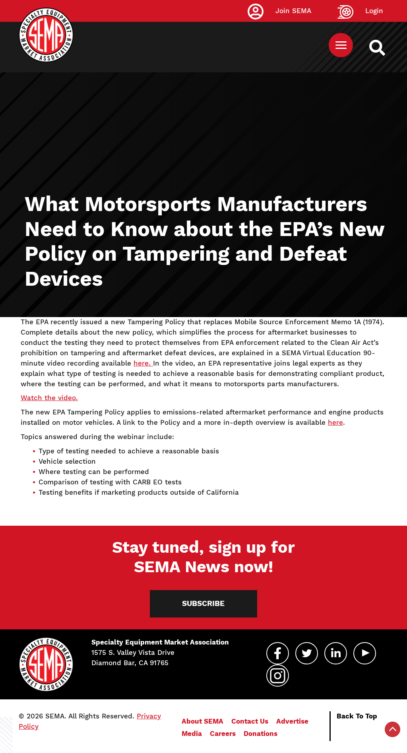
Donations (260, 734)
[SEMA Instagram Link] (277, 675)
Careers (223, 734)
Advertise (292, 721)
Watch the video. (49, 398)
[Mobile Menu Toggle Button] (340, 45)
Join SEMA (293, 11)
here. (143, 363)
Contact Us (249, 721)
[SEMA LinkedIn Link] (335, 653)
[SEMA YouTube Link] (364, 653)
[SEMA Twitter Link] (306, 653)
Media (192, 734)
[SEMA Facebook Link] (277, 653)
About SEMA (202, 721)
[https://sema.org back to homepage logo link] (384, 48)
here (335, 422)
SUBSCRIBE (203, 603)
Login (374, 11)
